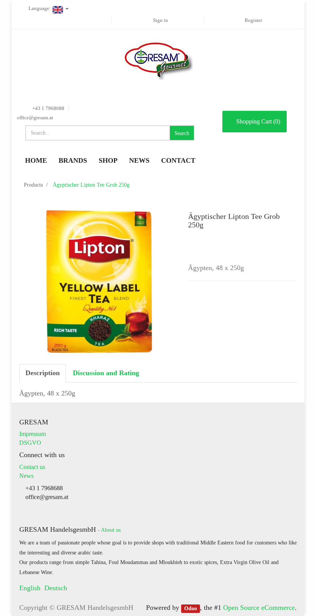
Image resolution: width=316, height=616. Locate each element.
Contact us (32, 467)
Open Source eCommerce (259, 607)
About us (111, 530)
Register (253, 20)
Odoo (190, 608)
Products (33, 185)
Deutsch (55, 588)
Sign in (160, 20)
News (26, 475)
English (29, 588)
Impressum (32, 434)
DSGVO (30, 442)
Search (182, 133)
